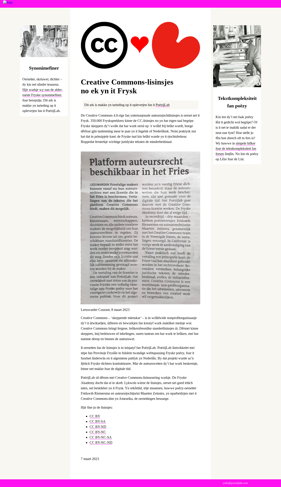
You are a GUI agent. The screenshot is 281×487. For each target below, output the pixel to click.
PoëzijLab (163, 105)
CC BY (95, 416)
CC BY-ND (98, 427)
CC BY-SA (98, 421)
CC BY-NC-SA (101, 437)
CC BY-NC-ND (101, 442)
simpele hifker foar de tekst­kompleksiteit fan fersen (236, 148)
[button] (275, 5)
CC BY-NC (98, 432)
